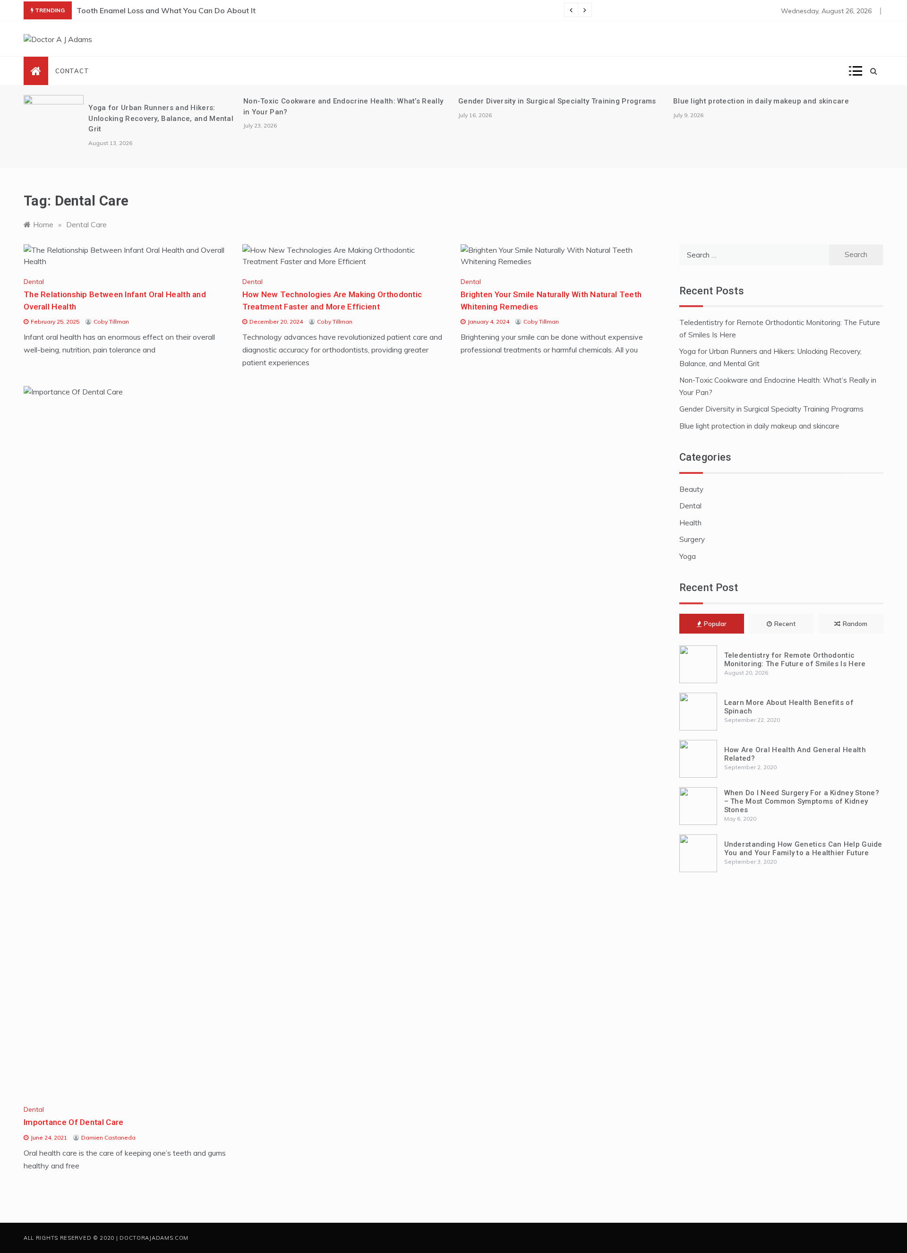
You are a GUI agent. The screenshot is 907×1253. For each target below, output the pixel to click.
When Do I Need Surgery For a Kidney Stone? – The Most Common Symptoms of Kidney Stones (802, 801)
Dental (34, 281)
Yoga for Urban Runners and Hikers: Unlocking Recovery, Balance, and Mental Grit (160, 118)
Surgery (692, 539)
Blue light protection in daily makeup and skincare (761, 101)
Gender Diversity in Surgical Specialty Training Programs (557, 101)
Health (690, 522)
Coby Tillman (111, 321)
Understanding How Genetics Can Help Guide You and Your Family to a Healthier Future (803, 848)
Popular (715, 623)
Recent (785, 623)
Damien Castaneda (108, 1137)
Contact (72, 71)
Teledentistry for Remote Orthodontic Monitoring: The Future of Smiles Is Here (795, 659)
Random (855, 623)
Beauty (691, 489)
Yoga (687, 556)
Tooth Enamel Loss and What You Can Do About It (166, 10)
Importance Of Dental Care (74, 1122)
